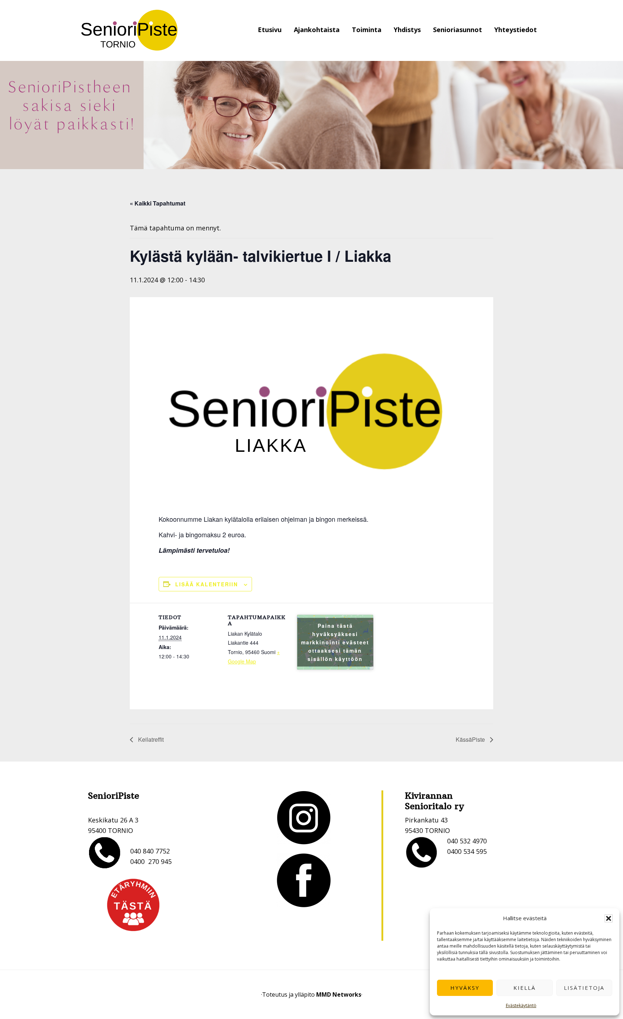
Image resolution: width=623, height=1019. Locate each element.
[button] (608, 918)
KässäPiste (471, 739)
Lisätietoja (584, 987)
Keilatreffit (150, 739)
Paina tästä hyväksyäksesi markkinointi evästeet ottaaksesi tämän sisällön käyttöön (335, 642)
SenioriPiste (129, 30)
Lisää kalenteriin (206, 584)
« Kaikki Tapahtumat (157, 203)
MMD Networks (338, 994)
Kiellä (524, 987)
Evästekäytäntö (521, 1005)
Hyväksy (465, 987)
